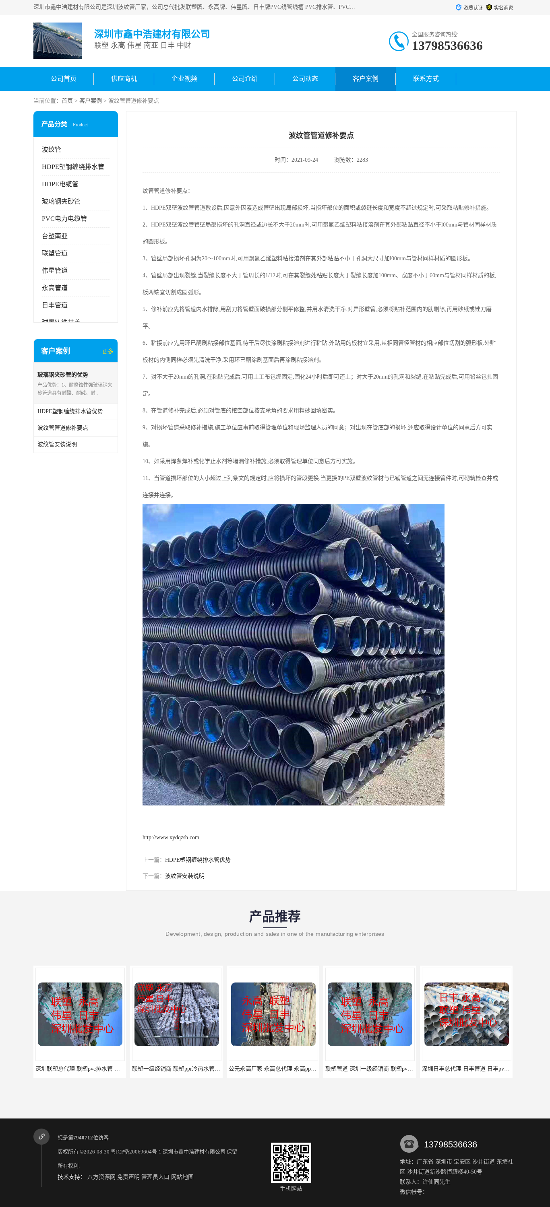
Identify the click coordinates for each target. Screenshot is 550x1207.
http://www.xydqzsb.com (171, 837)
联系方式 (426, 78)
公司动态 (305, 78)
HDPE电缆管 (60, 184)
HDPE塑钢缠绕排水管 (73, 166)
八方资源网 (101, 1177)
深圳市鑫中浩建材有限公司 (194, 1152)
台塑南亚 (55, 236)
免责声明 (128, 1177)
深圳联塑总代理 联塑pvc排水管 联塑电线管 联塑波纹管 (95, 1069)
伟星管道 (55, 270)
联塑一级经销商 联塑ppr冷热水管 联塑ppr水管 (180, 1069)
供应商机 (124, 78)
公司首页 (64, 78)
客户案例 (365, 78)
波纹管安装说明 (185, 876)
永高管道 (55, 287)
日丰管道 (55, 305)
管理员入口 (155, 1177)
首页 (67, 101)
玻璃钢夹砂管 (61, 201)
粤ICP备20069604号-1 (136, 1152)
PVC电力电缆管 (64, 218)
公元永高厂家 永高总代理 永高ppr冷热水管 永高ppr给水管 (292, 1069)
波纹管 (51, 149)
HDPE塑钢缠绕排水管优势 (198, 860)
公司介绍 (245, 78)
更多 (108, 351)
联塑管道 (55, 253)
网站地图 (182, 1177)
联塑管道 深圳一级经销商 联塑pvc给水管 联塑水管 (379, 1069)
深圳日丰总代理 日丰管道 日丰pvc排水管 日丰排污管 (478, 1069)
